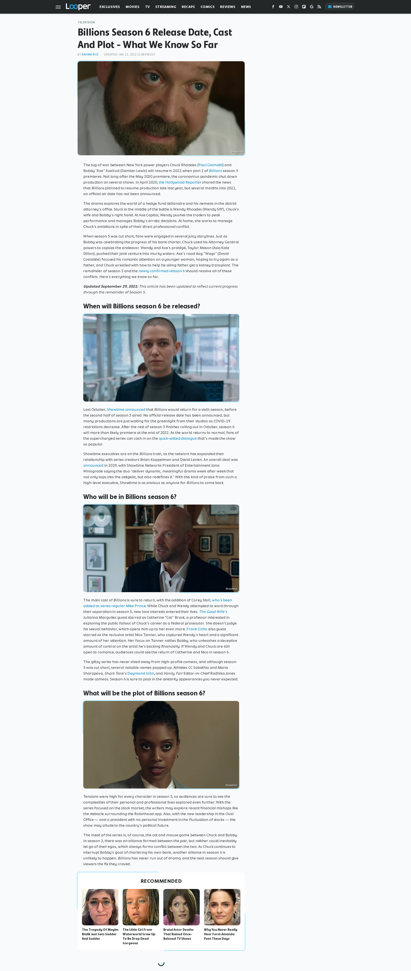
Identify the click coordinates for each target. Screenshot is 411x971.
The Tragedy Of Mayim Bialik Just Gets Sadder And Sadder (100, 934)
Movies (133, 6)
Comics (208, 6)
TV (147, 6)
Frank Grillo (196, 629)
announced (93, 465)
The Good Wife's (213, 611)
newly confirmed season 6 (161, 270)
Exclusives (110, 6)
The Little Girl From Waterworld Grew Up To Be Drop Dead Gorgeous (139, 936)
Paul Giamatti (210, 164)
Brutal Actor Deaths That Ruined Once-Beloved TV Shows (178, 934)
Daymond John (140, 673)
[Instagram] (296, 7)
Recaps (188, 6)
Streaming (165, 6)
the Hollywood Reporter (180, 182)
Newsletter (343, 7)
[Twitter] (288, 7)
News (246, 6)
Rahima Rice (90, 54)
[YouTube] (281, 7)
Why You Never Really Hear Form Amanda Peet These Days (220, 934)
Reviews (227, 6)
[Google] (312, 7)
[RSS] (319, 7)
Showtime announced (126, 409)
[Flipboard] (304, 7)
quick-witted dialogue (178, 438)
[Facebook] (273, 7)
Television (86, 22)
